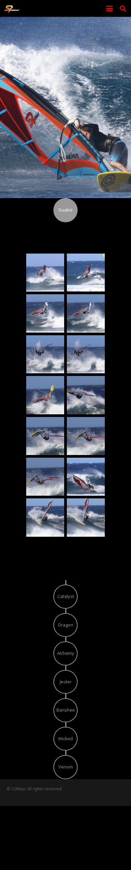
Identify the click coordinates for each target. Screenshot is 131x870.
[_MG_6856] (45, 313)
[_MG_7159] (86, 436)
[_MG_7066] (45, 395)
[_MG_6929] (45, 354)
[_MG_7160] (45, 477)
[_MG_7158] (45, 436)
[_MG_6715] (45, 273)
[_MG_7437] (86, 517)
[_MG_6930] (86, 354)
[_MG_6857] (86, 313)
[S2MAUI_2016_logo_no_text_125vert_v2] (12, 8)
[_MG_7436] (45, 517)
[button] (110, 8)
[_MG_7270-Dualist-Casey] (86, 477)
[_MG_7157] (86, 395)
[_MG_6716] (86, 273)
